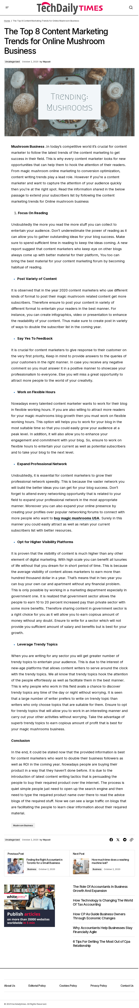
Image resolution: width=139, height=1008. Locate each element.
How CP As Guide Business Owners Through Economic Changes (99, 916)
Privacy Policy (99, 985)
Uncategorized (12, 61)
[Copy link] (131, 839)
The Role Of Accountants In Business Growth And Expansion (100, 889)
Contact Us (127, 985)
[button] (7, 7)
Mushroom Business (23, 825)
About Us (9, 985)
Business (31, 869)
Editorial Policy (37, 985)
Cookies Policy (68, 985)
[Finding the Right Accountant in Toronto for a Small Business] (37, 863)
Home (7, 20)
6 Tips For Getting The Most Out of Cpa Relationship (101, 944)
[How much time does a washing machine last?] (102, 863)
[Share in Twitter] (118, 839)
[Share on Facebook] (111, 839)
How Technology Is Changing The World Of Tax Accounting (103, 902)
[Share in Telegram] (124, 839)
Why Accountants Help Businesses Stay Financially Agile (102, 930)
